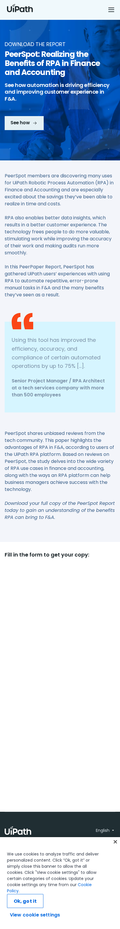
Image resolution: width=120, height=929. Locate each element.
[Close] (115, 842)
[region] (60, 883)
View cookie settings (35, 914)
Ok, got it (25, 901)
